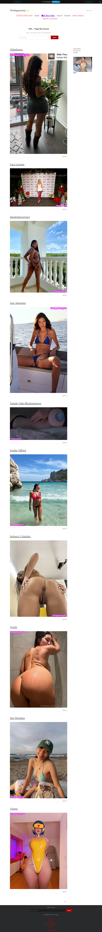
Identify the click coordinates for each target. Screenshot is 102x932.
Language (56, 914)
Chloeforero (16, 49)
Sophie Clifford (18, 450)
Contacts (51, 919)
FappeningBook (77, 48)
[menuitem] (24, 15)
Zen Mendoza (17, 718)
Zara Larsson (17, 164)
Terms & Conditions (51, 923)
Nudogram (75, 52)
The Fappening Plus (47, 914)
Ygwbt (13, 627)
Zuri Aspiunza (18, 303)
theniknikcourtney (20, 217)
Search (54, 37)
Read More (64, 156)
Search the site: (51, 907)
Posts (53, 914)
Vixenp (14, 808)
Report (51, 921)
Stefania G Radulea (20, 536)
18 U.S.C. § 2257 (51, 930)
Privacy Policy (51, 925)
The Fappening (76, 50)
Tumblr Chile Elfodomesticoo (25, 403)
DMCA (51, 928)
